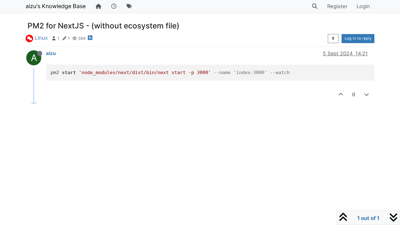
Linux (41, 38)
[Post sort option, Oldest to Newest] (333, 38)
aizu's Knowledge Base (56, 6)
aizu (51, 53)
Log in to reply (358, 38)
